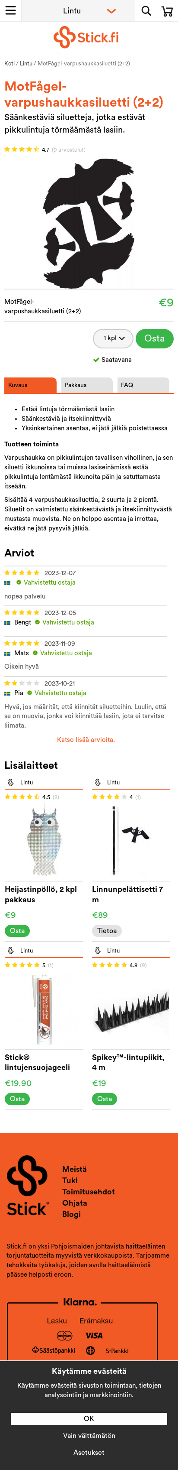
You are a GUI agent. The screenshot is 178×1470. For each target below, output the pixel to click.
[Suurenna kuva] (89, 223)
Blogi (71, 1214)
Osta (154, 338)
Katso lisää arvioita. (86, 740)
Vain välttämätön (89, 1435)
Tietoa (107, 930)
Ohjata (74, 1203)
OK (89, 1418)
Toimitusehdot (88, 1192)
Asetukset (89, 1452)
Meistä (74, 1169)
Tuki (70, 1180)
